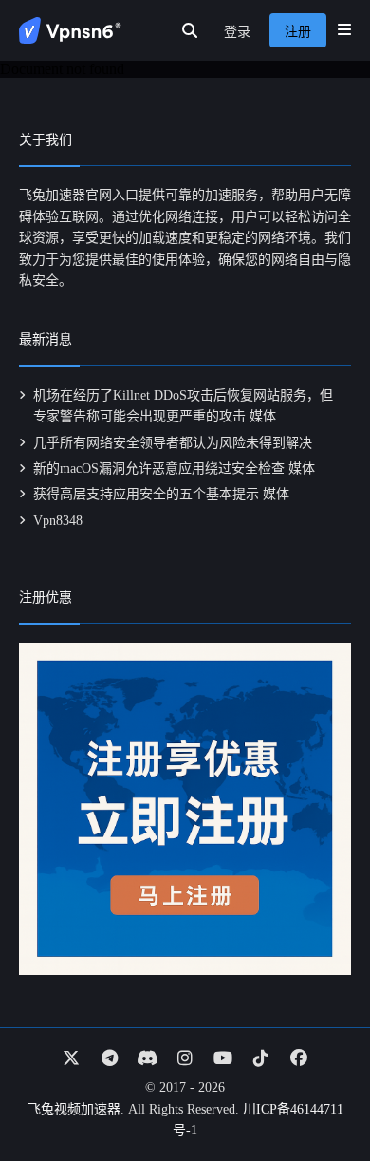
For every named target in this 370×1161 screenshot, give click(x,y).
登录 (237, 32)
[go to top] (319, 1093)
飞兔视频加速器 (74, 1109)
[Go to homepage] (70, 30)
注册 (298, 32)
